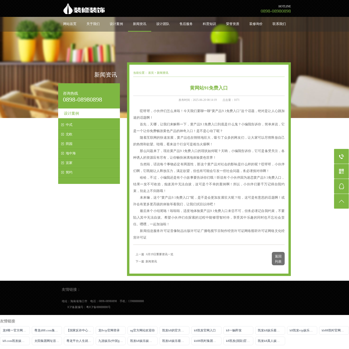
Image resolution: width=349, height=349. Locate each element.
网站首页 (69, 24)
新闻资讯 (139, 24)
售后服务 (186, 24)
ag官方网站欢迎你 (142, 330)
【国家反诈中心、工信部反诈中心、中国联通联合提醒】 (80, 330)
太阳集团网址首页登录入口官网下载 (48, 341)
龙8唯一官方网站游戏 (16, 330)
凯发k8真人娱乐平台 (271, 341)
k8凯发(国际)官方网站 (239, 341)
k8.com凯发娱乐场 (15, 341)
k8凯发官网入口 (205, 330)
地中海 (71, 153)
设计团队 (163, 24)
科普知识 (209, 24)
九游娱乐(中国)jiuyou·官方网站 (112, 341)
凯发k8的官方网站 (174, 330)
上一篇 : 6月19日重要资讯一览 (154, 254)
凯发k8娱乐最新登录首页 (271, 330)
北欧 (69, 134)
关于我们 (93, 24)
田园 (69, 144)
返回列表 (278, 259)
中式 (69, 125)
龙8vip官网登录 (109, 330)
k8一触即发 (234, 330)
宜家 (69, 163)
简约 (69, 172)
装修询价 (256, 24)
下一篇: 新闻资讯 (146, 261)
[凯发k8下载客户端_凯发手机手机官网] (111, 8)
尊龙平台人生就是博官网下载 (80, 341)
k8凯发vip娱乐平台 (303, 330)
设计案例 (116, 24)
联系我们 (279, 24)
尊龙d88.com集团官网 (48, 330)
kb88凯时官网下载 (334, 330)
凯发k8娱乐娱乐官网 (143, 341)
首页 (151, 72)
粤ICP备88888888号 (98, 307)
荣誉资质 (232, 24)
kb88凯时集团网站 (206, 341)
